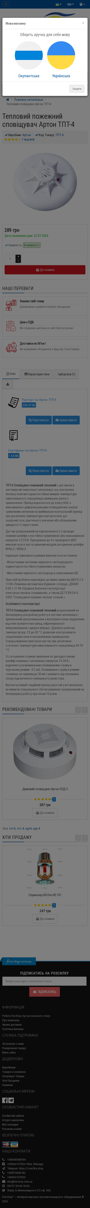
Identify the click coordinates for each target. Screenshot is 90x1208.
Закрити (76, 88)
